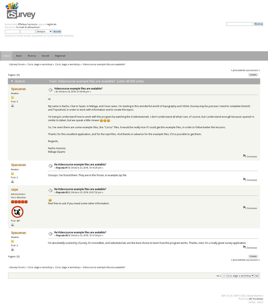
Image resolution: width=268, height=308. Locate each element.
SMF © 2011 (240, 295)
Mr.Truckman (256, 298)
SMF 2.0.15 (226, 295)
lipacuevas (18, 89)
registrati (51, 24)
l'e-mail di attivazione (27, 27)
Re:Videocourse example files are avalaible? (80, 164)
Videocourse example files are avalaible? (78, 88)
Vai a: (219, 276)
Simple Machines (255, 295)
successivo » (253, 70)
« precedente (238, 70)
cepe (14, 189)
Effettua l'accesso (27, 24)
